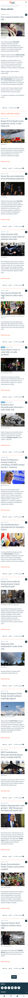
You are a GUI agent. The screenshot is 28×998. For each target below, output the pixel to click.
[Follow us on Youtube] (12, 987)
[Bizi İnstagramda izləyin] (11, 996)
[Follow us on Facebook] (2, 987)
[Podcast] (18, 987)
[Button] (5, 108)
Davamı (14, 977)
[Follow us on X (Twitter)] (9, 987)
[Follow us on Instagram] (5, 987)
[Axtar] (24, 996)
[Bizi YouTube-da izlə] (17, 996)
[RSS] (15, 987)
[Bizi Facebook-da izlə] (4, 996)
